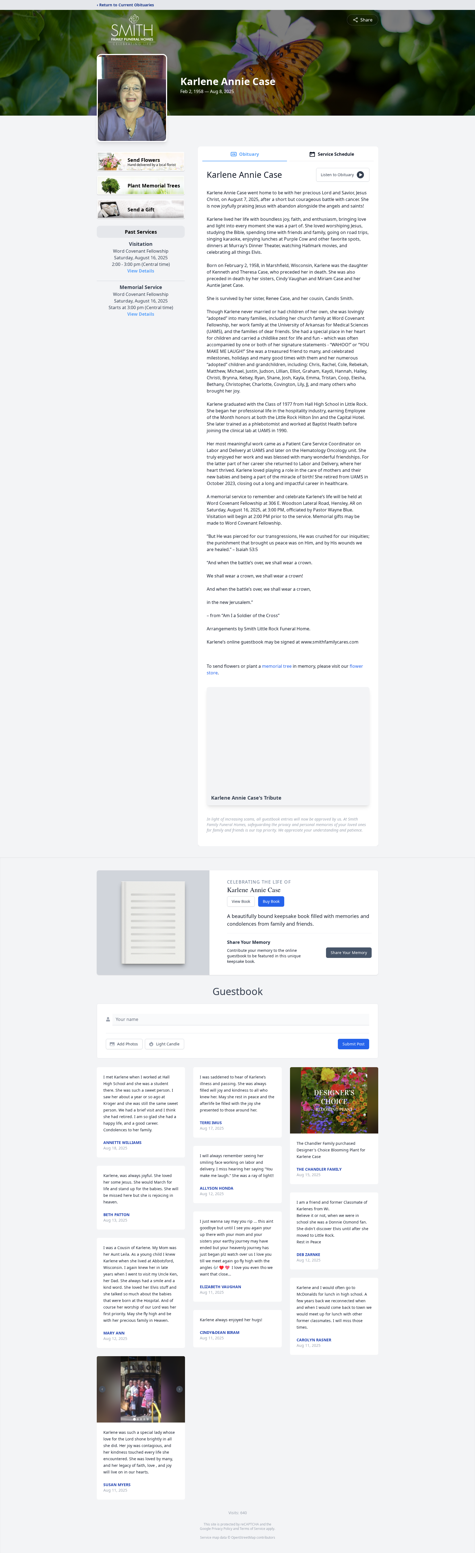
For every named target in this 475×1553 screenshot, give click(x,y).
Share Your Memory (349, 952)
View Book (241, 901)
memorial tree (277, 666)
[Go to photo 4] (144, 1419)
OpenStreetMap (243, 1537)
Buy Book (271, 901)
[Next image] (179, 1389)
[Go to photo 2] (138, 1419)
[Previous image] (102, 1389)
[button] (141, 1389)
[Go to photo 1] (134, 1419)
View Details (140, 271)
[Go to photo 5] (148, 1419)
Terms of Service (252, 1528)
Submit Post (353, 1044)
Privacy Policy (222, 1528)
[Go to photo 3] (141, 1419)
